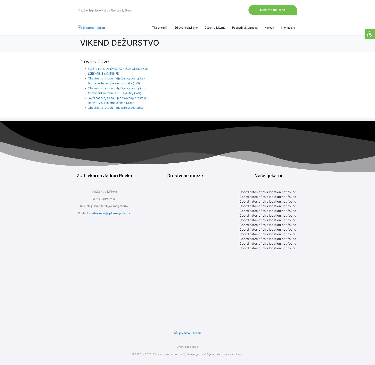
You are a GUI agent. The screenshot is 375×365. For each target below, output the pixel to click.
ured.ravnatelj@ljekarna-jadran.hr (109, 213)
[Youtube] (192, 196)
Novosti (269, 27)
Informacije (288, 27)
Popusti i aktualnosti (245, 27)
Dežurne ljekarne (214, 27)
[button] (370, 34)
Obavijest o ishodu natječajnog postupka (115, 107)
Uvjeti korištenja (187, 346)
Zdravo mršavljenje (186, 27)
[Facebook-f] (178, 196)
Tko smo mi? (160, 27)
